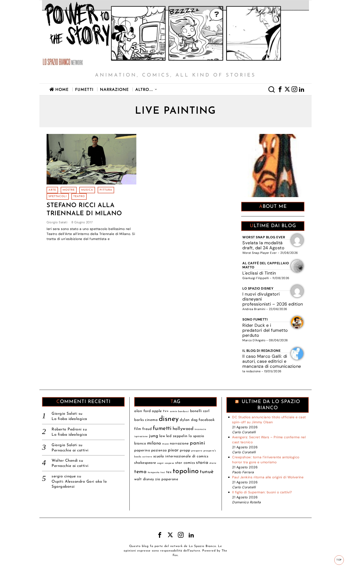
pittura (106, 190)
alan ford (142, 411)
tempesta (154, 472)
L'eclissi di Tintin (259, 273)
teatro (79, 196)
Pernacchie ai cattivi (70, 450)
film (137, 429)
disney (169, 419)
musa (165, 444)
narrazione (179, 443)
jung (153, 436)
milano (154, 443)
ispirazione (141, 436)
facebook (207, 420)
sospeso (169, 463)
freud (147, 429)
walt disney (144, 479)
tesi (162, 472)
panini (197, 443)
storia (202, 462)
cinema (151, 420)
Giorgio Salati (57, 222)
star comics (185, 463)
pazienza (159, 450)
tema (140, 471)
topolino (186, 471)
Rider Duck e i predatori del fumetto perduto (265, 330)
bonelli (196, 411)
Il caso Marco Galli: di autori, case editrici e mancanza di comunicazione (271, 361)
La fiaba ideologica (69, 419)
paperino (142, 450)
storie (213, 463)
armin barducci (179, 411)
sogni (160, 463)
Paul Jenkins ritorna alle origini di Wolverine (267, 477)
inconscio (200, 429)
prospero (196, 450)
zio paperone (166, 479)
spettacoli (57, 196)
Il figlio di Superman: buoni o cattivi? (262, 492)
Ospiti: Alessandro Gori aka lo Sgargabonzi (79, 484)
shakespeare (145, 463)
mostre (69, 190)
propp (185, 450)
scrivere (147, 456)
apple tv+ (160, 411)
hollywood (183, 429)
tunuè (207, 471)
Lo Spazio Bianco (202, 546)
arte (52, 190)
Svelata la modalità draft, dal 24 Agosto (263, 245)
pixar (173, 450)
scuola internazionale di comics (180, 456)
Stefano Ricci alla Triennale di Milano (84, 209)
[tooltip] (280, 89)
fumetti (162, 428)
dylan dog (189, 420)
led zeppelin (177, 436)
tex (169, 472)
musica (87, 190)
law (162, 436)
